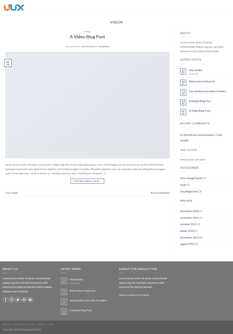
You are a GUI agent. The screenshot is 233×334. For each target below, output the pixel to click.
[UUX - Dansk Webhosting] (14, 7)
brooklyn (183, 159)
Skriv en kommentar (160, 192)
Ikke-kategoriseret (191, 178)
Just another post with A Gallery (207, 91)
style (197, 159)
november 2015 (189, 217)
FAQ (51, 324)
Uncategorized (189, 191)
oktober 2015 (188, 224)
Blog (31, 324)
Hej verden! (195, 70)
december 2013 (189, 237)
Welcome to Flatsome (202, 81)
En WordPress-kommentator (197, 134)
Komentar (194, 74)
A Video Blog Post (87, 36)
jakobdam (103, 46)
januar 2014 (187, 230)
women (202, 159)
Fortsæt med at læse (87, 181)
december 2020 (189, 211)
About (6, 324)
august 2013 (187, 243)
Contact (41, 324)
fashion (191, 159)
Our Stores (19, 324)
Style (87, 32)
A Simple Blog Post (200, 101)
